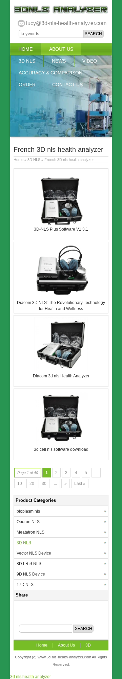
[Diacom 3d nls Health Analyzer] (61, 370)
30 (44, 483)
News (59, 61)
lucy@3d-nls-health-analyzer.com (66, 23)
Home (25, 49)
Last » (79, 483)
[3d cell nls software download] (61, 443)
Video (89, 61)
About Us (61, 49)
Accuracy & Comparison (50, 72)
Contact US (67, 84)
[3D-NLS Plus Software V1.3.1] (61, 223)
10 (19, 483)
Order (27, 84)
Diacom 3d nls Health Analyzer (61, 376)
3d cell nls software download (61, 449)
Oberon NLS (28, 521)
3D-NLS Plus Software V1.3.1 (61, 229)
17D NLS (25, 584)
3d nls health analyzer (30, 676)
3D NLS (27, 61)
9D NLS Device (31, 574)
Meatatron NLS (30, 532)
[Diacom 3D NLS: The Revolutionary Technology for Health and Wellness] (61, 296)
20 (31, 483)
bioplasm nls (28, 511)
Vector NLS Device (34, 553)
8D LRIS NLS (29, 563)
